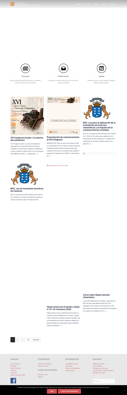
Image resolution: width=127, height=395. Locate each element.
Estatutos (14, 366)
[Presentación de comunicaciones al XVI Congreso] (63, 115)
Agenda (79, 4)
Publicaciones (70, 370)
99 (28, 339)
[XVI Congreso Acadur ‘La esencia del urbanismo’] (27, 115)
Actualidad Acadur (71, 364)
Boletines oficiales (99, 373)
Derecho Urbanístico (45, 364)
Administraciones (99, 364)
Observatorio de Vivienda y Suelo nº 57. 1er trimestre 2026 (63, 308)
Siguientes (36, 339)
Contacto (112, 4)
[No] (125, 390)
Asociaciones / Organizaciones (103, 370)
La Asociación (15, 364)
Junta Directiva (16, 368)
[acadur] (27, 4)
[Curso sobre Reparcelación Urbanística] (99, 222)
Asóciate (95, 4)
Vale (52, 391)
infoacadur (104, 4)
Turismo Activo (43, 366)
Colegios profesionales (100, 368)
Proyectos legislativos (72, 368)
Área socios (87, 4)
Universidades (97, 366)
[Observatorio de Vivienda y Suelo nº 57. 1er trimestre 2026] (63, 234)
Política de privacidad (18, 375)
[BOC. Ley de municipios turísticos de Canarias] (24, 174)
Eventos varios (43, 374)
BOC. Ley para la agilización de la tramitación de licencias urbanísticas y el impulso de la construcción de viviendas (99, 126)
